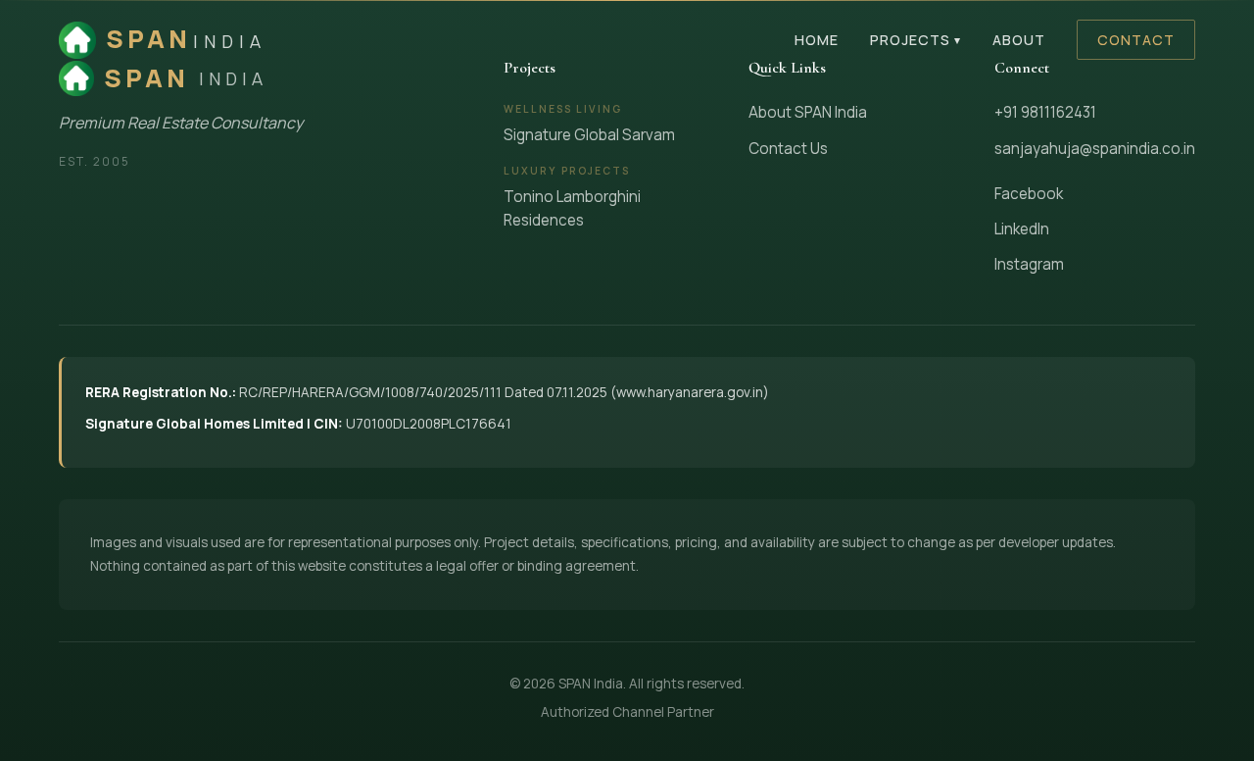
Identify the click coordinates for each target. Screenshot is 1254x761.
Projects (915, 39)
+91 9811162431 (1045, 112)
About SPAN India (807, 112)
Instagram (1029, 264)
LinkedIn (1021, 229)
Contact (1136, 39)
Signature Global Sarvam (589, 135)
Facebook (1028, 193)
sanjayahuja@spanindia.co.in (1094, 148)
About (1018, 39)
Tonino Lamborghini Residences (572, 208)
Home (817, 39)
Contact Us (788, 148)
